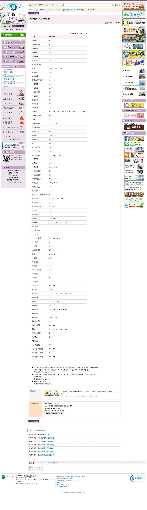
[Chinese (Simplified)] (17, 29)
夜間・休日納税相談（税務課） (65, 478)
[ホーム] (31, 10)
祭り (5, 74)
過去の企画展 (8, 69)
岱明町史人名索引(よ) (46, 448)
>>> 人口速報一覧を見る (16, 182)
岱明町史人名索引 (10, 79)
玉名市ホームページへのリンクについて (68, 480)
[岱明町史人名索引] (71, 10)
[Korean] (21, 29)
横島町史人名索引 (10, 81)
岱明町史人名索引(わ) (46, 455)
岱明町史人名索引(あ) (47, 438)
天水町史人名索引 (10, 84)
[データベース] (59, 10)
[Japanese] (6, 29)
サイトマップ (60, 482)
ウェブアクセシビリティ (63, 484)
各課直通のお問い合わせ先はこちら (26, 483)
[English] (12, 29)
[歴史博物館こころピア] (44, 10)
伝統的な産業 (8, 72)
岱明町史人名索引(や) (46, 451)
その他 (6, 86)
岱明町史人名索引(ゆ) (46, 445)
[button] (138, 479)
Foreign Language (61, 486)
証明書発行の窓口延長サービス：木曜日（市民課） (71, 476)
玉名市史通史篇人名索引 (12, 76)
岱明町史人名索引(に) (47, 441)
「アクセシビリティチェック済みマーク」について (80, 396)
